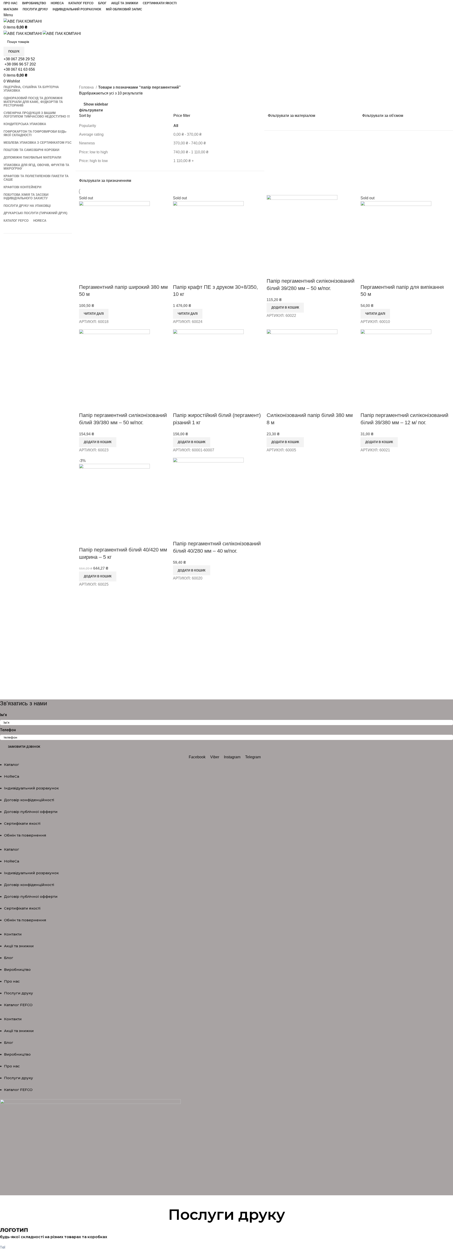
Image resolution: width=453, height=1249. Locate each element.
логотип (14, 1230)
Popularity (87, 126)
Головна (87, 87)
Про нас (12, 981)
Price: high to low (93, 161)
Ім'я (3, 715)
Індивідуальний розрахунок (31, 788)
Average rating (91, 134)
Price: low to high (93, 152)
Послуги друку (18, 993)
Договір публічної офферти (31, 811)
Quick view (85, 278)
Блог (8, 957)
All (175, 126)
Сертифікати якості (22, 823)
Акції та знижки (19, 946)
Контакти (13, 934)
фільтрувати (91, 110)
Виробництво (17, 969)
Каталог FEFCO (18, 1005)
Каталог (11, 764)
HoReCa (11, 776)
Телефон (8, 730)
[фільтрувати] (6, 1201)
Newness (87, 143)
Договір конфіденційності (29, 800)
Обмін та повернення (25, 835)
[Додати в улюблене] (98, 278)
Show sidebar (96, 104)
